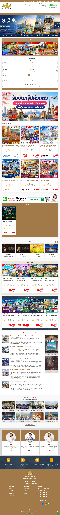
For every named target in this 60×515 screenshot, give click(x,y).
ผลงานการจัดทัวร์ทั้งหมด (30, 424)
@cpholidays (54, 5)
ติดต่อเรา (10, 488)
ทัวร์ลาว (24, 495)
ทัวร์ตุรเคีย (25, 493)
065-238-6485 (43, 8)
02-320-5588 (43, 5)
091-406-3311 (43, 6)
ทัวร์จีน (24, 492)
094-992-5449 (43, 497)
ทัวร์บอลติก (25, 490)
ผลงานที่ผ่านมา (11, 493)
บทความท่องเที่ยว (12, 492)
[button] (55, 242)
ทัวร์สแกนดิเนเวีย (26, 488)
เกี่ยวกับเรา (11, 490)
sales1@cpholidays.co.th (44, 499)
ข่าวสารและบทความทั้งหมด (6, 393)
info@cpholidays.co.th (44, 500)
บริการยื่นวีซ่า (11, 495)
